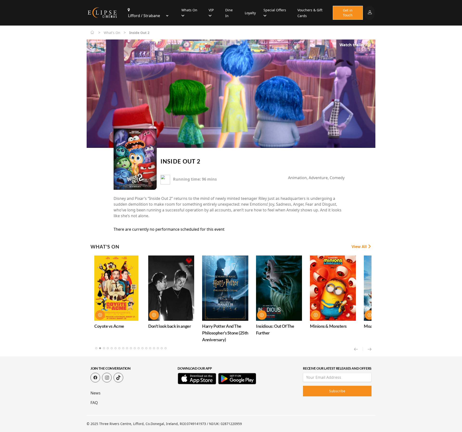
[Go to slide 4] (108, 348)
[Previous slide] (358, 349)
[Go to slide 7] (119, 348)
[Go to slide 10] (131, 348)
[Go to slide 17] (158, 348)
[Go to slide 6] (115, 348)
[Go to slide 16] (154, 348)
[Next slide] (370, 349)
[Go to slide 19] (166, 348)
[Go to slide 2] (100, 348)
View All (360, 246)
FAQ (94, 402)
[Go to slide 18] (162, 348)
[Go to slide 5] (112, 348)
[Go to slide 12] (139, 348)
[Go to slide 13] (142, 348)
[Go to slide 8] (123, 348)
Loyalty (250, 13)
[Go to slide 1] (96, 348)
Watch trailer (353, 44)
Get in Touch (348, 12)
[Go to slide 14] (146, 348)
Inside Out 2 (180, 161)
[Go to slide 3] (104, 348)
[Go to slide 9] (127, 348)
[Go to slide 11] (135, 348)
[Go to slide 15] (150, 348)
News (95, 393)
